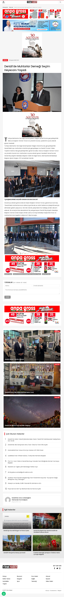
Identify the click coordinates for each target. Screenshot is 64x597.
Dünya (4, 576)
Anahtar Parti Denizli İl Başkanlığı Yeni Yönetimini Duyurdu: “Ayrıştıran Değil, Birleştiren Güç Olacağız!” (31, 478)
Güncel (5, 60)
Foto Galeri (34, 576)
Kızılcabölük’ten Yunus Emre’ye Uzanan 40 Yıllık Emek (24, 450)
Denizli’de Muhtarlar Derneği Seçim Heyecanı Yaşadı (27, 274)
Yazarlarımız (53, 590)
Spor (18, 581)
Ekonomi (19, 576)
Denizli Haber (8, 274)
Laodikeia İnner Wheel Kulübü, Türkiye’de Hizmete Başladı (25, 455)
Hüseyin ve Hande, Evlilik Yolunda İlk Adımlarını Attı (23, 483)
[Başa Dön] (61, 594)
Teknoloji (57, 331)
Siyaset (48, 579)
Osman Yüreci (46, 274)
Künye (47, 590)
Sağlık (33, 579)
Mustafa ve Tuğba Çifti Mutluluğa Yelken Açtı (21, 466)
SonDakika (6, 581)
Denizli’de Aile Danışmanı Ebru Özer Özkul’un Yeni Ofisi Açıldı (26, 444)
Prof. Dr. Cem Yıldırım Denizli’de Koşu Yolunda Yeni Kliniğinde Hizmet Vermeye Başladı (32, 462)
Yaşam (5, 584)
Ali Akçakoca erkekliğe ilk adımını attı (19, 472)
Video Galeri (49, 581)
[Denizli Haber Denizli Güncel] (32, 3)
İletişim (59, 590)
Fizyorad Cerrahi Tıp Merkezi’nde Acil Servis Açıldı (23, 488)
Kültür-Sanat (6, 579)
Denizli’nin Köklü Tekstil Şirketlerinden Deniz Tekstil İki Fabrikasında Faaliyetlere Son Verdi (32, 440)
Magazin (19, 579)
